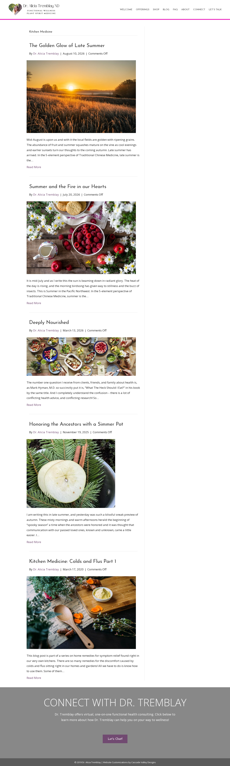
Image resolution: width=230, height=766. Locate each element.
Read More (34, 167)
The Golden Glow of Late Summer (67, 45)
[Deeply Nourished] (81, 356)
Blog (166, 9)
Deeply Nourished (49, 322)
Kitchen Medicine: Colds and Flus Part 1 (72, 561)
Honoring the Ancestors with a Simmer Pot (76, 424)
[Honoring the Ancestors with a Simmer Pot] (71, 473)
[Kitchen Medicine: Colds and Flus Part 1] (81, 612)
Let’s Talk (215, 9)
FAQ (175, 9)
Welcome (126, 9)
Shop (156, 9)
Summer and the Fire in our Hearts (67, 186)
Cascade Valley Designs (143, 762)
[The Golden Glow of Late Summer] (81, 96)
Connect (199, 9)
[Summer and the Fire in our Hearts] (81, 237)
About (185, 9)
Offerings (142, 9)
